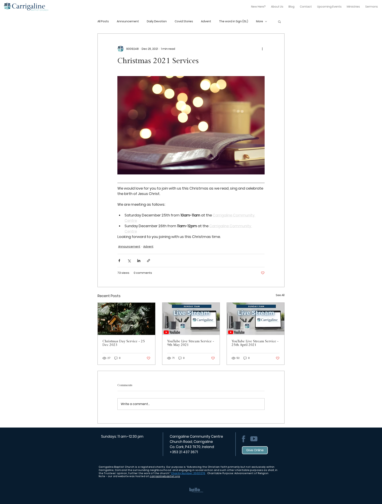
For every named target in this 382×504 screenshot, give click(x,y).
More (259, 21)
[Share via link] (148, 260)
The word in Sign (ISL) (233, 21)
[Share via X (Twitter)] (129, 260)
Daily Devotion (157, 21)
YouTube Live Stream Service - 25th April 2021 (255, 343)
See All (280, 295)
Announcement (128, 21)
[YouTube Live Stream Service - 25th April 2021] (255, 319)
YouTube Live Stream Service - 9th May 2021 (190, 343)
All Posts (103, 21)
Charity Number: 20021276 (188, 473)
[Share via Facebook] (119, 260)
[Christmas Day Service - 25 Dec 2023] (126, 319)
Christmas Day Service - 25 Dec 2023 (123, 343)
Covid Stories (184, 21)
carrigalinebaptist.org (165, 476)
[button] (279, 21)
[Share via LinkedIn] (139, 260)
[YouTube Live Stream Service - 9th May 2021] (191, 319)
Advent (206, 21)
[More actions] (262, 48)
